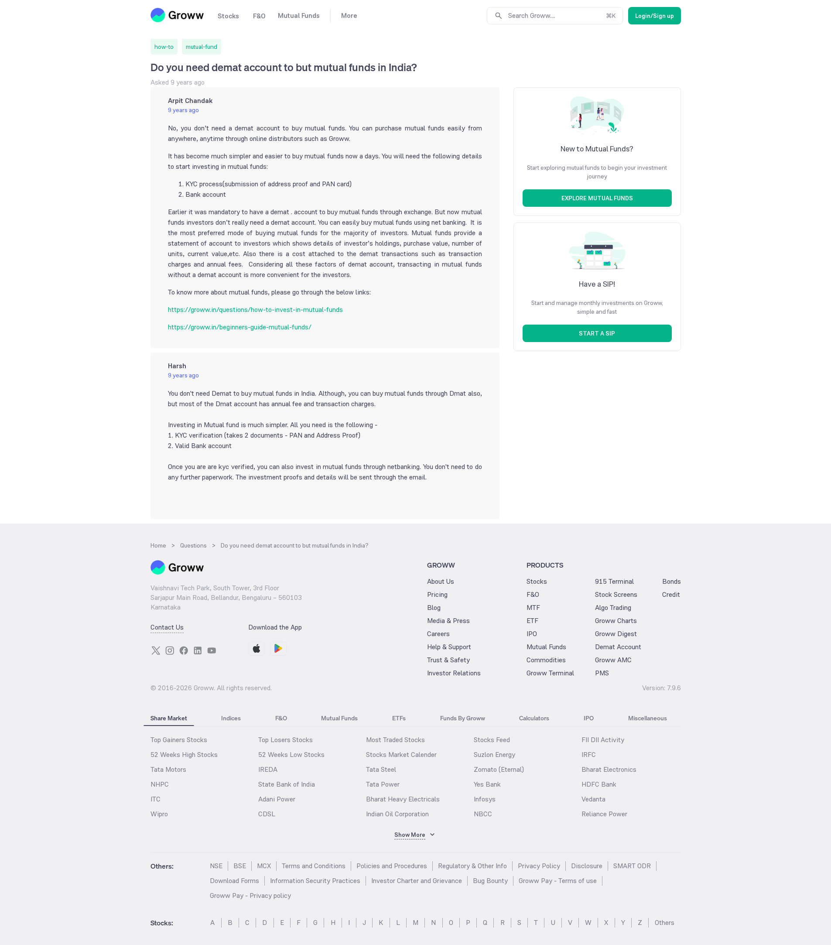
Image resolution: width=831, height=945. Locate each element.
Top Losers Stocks (285, 739)
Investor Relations (454, 673)
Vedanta (593, 799)
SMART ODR (632, 865)
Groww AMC (613, 659)
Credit (671, 594)
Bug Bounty (490, 880)
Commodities (546, 659)
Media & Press (448, 620)
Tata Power (383, 784)
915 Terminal (614, 581)
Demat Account (618, 646)
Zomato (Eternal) (499, 769)
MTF (533, 607)
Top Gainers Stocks (178, 739)
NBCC (483, 813)
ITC (155, 799)
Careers (438, 633)
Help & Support (449, 646)
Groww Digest (616, 633)
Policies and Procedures (391, 865)
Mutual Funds (546, 646)
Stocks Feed (492, 739)
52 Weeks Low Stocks (291, 754)
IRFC (588, 754)
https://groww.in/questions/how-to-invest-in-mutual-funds (255, 309)
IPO (532, 633)
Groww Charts (616, 620)
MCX (264, 865)
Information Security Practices (315, 880)
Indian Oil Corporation (397, 813)
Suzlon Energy (494, 754)
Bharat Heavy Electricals (403, 799)
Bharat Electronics (608, 769)
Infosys (485, 799)
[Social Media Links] (155, 650)
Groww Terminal (550, 673)
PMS (602, 673)
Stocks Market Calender (401, 754)
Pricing (437, 594)
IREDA (267, 769)
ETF (532, 620)
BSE (239, 865)
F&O (533, 594)
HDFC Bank (598, 784)
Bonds (671, 581)
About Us (440, 581)
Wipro (159, 813)
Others (664, 922)
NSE (216, 865)
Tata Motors (168, 769)
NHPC (159, 784)
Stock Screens (616, 594)
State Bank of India (286, 784)
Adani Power (276, 799)
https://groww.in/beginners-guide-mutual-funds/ (239, 327)
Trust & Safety (448, 659)
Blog (434, 607)
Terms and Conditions (313, 865)
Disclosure (586, 865)
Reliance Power (604, 813)
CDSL (266, 813)
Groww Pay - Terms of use (558, 880)
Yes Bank (487, 784)
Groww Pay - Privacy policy (250, 895)
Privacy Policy (539, 865)
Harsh (177, 365)
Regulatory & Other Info (472, 865)
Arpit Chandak (190, 100)
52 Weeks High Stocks (184, 754)
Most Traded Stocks (395, 739)
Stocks (537, 581)
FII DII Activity (602, 739)
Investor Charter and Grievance (416, 880)
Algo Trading (613, 607)
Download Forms (234, 880)
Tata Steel (381, 769)
